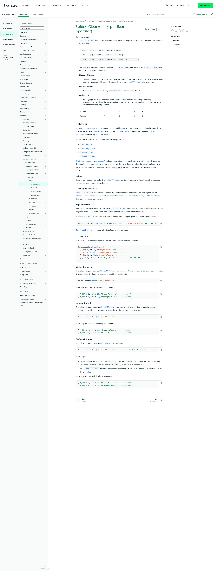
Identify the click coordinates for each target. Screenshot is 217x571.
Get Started (205, 5)
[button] (169, 5)
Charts (22, 112)
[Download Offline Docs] (43, 567)
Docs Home (80, 21)
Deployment (7, 28)
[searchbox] (167, 14)
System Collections (29, 248)
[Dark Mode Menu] (211, 14)
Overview (23, 32)
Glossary (26, 141)
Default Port (27, 130)
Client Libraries (9, 45)
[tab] (23, 14)
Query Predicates (119, 21)
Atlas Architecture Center (8, 57)
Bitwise (130, 21)
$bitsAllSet (35, 188)
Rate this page (176, 26)
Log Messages (28, 144)
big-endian (123, 131)
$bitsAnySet (35, 195)
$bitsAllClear (35, 184)
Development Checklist (28, 97)
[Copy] (161, 223)
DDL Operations (28, 126)
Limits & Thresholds (29, 148)
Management (8, 39)
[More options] (158, 29)
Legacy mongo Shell (30, 251)
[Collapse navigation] (48, 567)
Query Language (105, 21)
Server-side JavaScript (30, 235)
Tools (5, 50)
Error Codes (27, 137)
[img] (172, 30)
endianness (84, 128)
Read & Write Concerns (31, 133)
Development (91, 21)
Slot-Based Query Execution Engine (32, 240)
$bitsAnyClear (36, 191)
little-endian (99, 131)
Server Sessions (28, 231)
